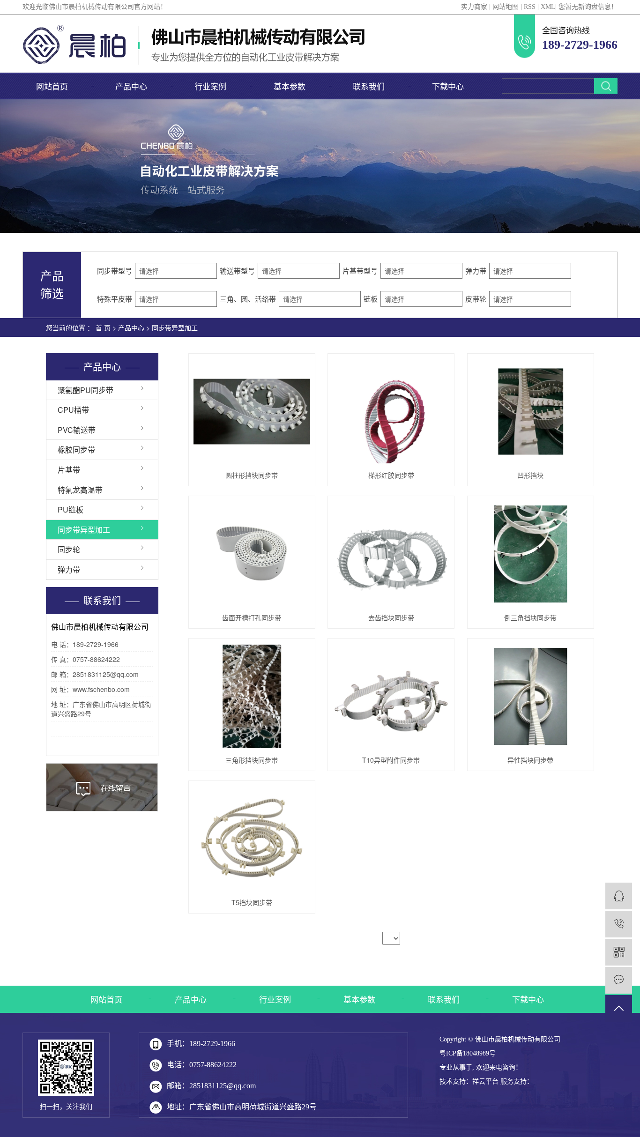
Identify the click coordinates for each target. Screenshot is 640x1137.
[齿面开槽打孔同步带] (251, 554)
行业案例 (210, 86)
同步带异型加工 (175, 327)
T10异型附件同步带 (391, 760)
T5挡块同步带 (251, 902)
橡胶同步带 (76, 449)
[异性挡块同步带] (530, 696)
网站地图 (505, 6)
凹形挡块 (530, 475)
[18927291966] (618, 924)
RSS (530, 6)
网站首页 (52, 86)
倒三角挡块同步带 (530, 617)
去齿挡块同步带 (391, 617)
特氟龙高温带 (80, 489)
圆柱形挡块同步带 (251, 475)
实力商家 (474, 6)
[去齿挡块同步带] (391, 554)
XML (548, 6)
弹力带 (69, 569)
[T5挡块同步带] (251, 839)
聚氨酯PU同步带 (85, 390)
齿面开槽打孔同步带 (251, 617)
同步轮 (69, 549)
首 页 (103, 327)
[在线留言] (618, 980)
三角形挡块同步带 (251, 760)
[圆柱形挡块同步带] (251, 411)
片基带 (69, 469)
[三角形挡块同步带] (251, 696)
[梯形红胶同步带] (391, 411)
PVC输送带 (77, 429)
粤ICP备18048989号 (467, 1053)
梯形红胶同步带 (391, 475)
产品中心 (131, 86)
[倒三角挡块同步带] (530, 554)
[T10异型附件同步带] (391, 696)
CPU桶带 (73, 409)
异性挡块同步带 (530, 760)
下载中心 (448, 86)
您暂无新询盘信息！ (588, 6)
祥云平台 (485, 1081)
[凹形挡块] (530, 411)
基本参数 (289, 86)
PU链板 (70, 509)
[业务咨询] (618, 896)
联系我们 (369, 86)
